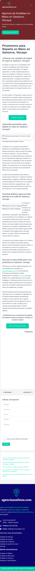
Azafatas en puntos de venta (9, 544)
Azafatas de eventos (6, 539)
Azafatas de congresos (7, 541)
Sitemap (2, 546)
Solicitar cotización (10, 32)
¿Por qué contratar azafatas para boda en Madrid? (15, 467)
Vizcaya (22, 275)
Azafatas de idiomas (6, 537)
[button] (17, 117)
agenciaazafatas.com (9, 271)
